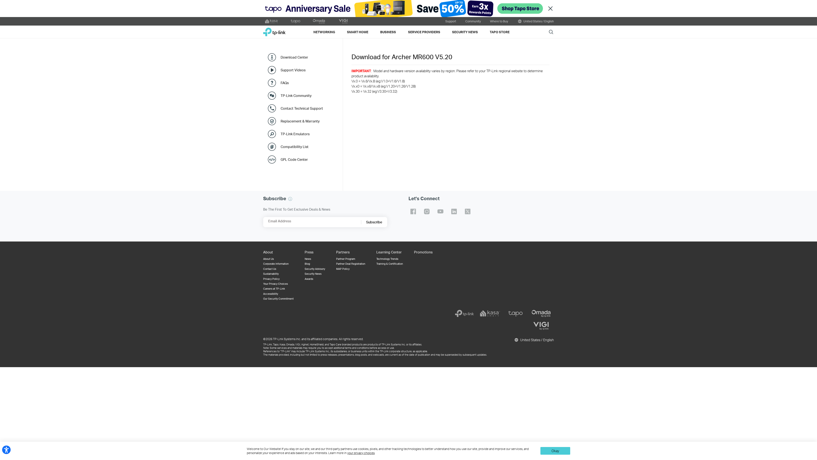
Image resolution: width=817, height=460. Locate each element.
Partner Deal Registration (350, 263)
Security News (313, 273)
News (308, 258)
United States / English (538, 21)
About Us (268, 258)
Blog (307, 263)
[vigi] (541, 326)
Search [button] (551, 32)
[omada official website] (319, 21)
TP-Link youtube (440, 211)
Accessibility (270, 293)
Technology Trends (387, 258)
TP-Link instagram (426, 211)
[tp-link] (464, 313)
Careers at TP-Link (274, 288)
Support (450, 21)
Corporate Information (276, 263)
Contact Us (269, 268)
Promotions (423, 252)
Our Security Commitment (278, 298)
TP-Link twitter (467, 211)
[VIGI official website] (343, 21)
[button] (290, 198)
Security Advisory (315, 268)
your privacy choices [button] (361, 453)
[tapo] (515, 313)
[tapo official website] (295, 21)
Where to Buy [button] (499, 21)
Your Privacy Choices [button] (275, 283)
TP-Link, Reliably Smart (274, 30)
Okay (555, 450)
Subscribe (374, 222)
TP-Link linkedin (454, 211)
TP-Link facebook (413, 211)
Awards (309, 278)
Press (309, 252)
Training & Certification (389, 263)
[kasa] (490, 313)
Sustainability (271, 273)
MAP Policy (343, 268)
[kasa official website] (271, 21)
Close (550, 8)
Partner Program (345, 258)
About (268, 252)
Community (473, 21)
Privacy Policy (271, 278)
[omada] (541, 313)
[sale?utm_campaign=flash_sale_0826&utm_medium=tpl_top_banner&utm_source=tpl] (408, 8)
